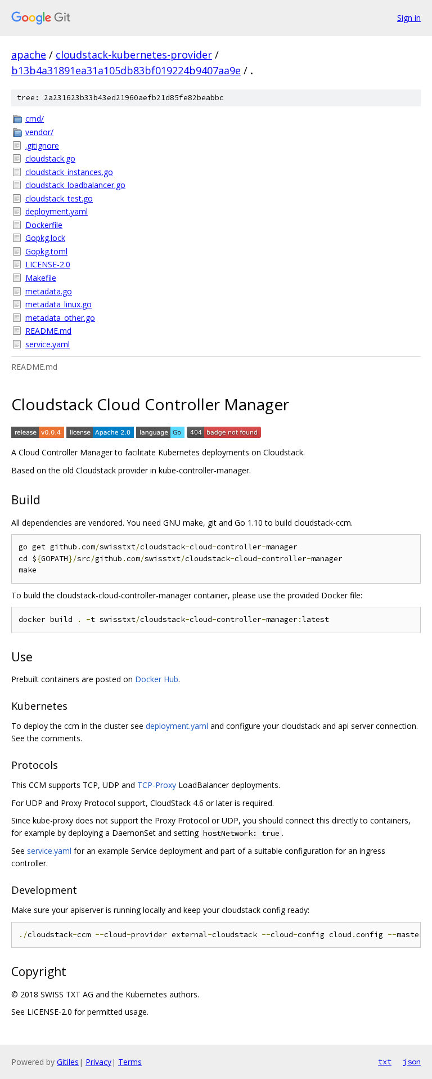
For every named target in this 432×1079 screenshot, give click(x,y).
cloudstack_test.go (59, 198)
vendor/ (39, 132)
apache (28, 54)
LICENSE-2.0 (47, 264)
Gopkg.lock (45, 237)
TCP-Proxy (156, 785)
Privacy (98, 1061)
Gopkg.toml (46, 251)
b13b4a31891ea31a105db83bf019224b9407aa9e (126, 70)
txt (385, 1061)
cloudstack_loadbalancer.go (75, 185)
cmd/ (34, 118)
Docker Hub (156, 679)
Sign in (409, 17)
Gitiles (68, 1061)
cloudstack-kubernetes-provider (134, 54)
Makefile (40, 277)
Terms (130, 1061)
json (412, 1061)
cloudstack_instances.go (69, 172)
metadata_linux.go (58, 304)
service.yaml (47, 344)
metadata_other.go (60, 317)
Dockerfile (43, 225)
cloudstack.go (50, 158)
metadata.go (48, 291)
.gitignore (42, 145)
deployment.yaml (56, 211)
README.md (48, 330)
